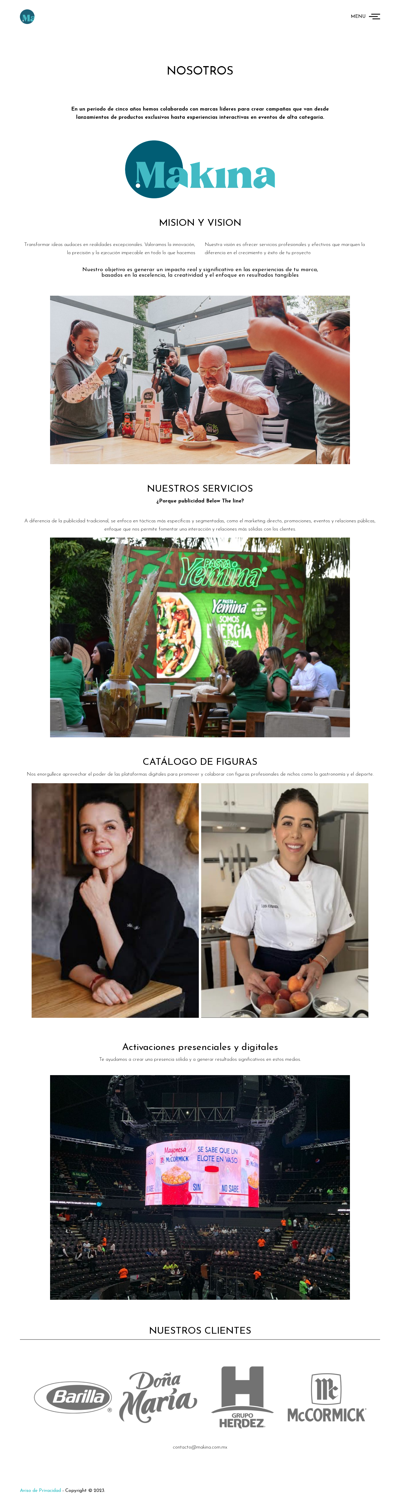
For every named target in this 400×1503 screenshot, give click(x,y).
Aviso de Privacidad (40, 1490)
